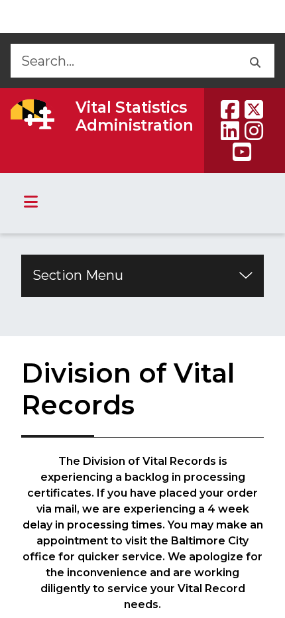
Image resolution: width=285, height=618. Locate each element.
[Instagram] (254, 130)
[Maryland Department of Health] (32, 114)
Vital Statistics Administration (135, 116)
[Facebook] (230, 109)
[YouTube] (242, 151)
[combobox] (122, 61)
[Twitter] (254, 109)
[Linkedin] (230, 130)
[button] (254, 61)
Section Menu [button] (77, 275)
